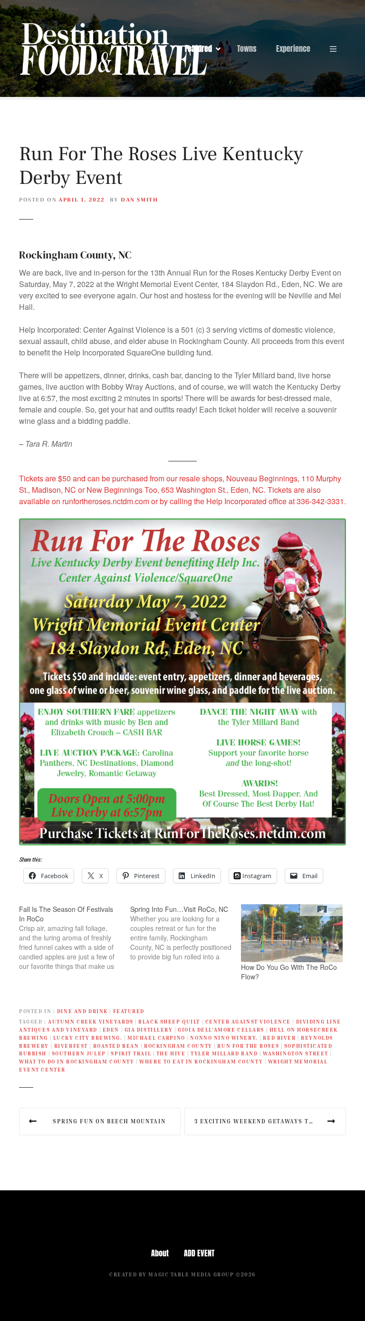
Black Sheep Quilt (169, 1021)
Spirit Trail (131, 1053)
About (160, 1253)
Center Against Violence (248, 1021)
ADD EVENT (199, 1253)
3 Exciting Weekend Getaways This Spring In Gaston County (270, 1121)
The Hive (171, 1053)
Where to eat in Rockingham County (201, 1061)
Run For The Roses (248, 1046)
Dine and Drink (82, 1011)
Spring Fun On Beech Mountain (109, 1121)
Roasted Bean (116, 1046)
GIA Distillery (149, 1029)
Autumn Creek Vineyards (91, 1021)
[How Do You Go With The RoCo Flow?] (292, 933)
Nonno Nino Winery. (224, 1037)
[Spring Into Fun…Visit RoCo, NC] (185, 932)
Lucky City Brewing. (88, 1037)
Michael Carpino (156, 1037)
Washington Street (295, 1053)
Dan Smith (139, 199)
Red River (279, 1037)
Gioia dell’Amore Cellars (221, 1029)
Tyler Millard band (224, 1053)
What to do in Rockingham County (76, 1061)
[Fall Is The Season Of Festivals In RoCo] (74, 937)
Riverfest (71, 1046)
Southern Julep (79, 1053)
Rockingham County (178, 1046)
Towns (247, 48)
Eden (111, 1029)
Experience (293, 48)
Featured (198, 48)
